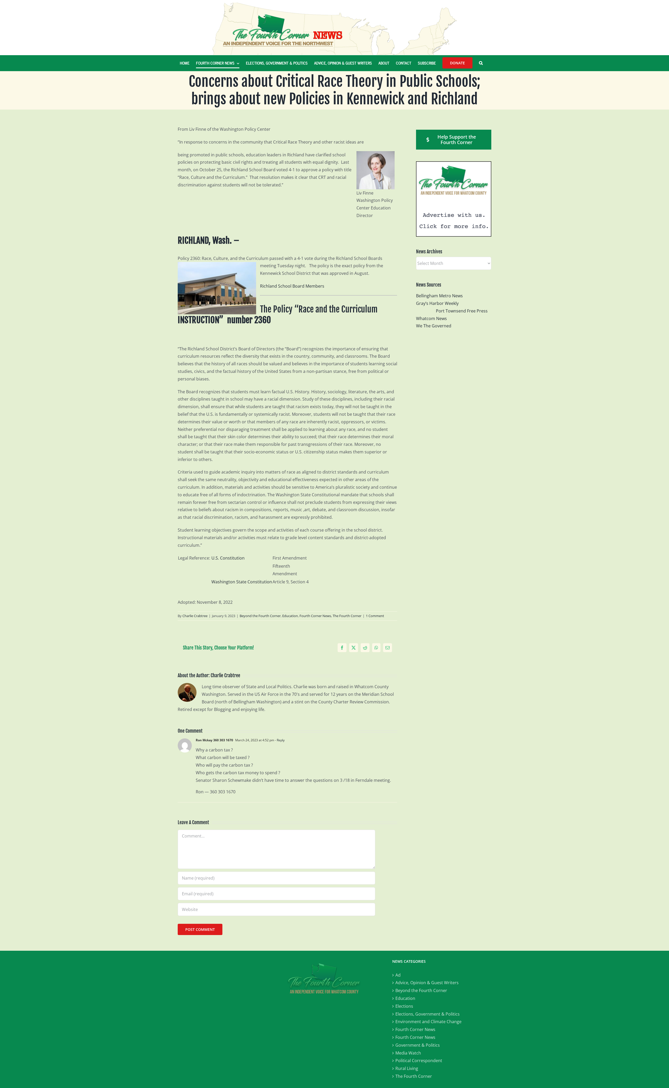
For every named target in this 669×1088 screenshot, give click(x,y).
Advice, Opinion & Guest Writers (427, 983)
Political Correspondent (418, 1060)
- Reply (279, 740)
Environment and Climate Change (428, 1021)
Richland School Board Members (292, 286)
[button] (481, 63)
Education (290, 615)
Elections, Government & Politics (427, 1014)
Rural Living (406, 1068)
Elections (404, 1006)
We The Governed (433, 326)
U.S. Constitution (228, 558)
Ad (398, 975)
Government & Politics (417, 1045)
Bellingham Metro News (439, 296)
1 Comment (375, 615)
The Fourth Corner (347, 615)
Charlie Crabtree (194, 615)
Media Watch (408, 1053)
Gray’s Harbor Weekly (439, 303)
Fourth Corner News (315, 615)
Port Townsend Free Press (462, 311)
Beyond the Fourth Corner (260, 615)
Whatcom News (431, 318)
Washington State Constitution (241, 582)
